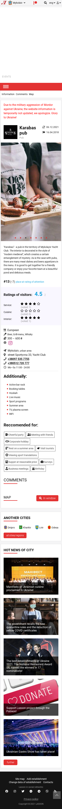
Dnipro (11, 527)
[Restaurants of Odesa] (49, 528)
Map (31, 94)
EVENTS (6, 76)
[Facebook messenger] (31, 791)
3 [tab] (26, 237)
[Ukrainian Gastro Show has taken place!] (31, 755)
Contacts (48, 782)
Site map (20, 778)
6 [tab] (41, 237)
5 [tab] (36, 237)
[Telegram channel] (39, 791)
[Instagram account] (15, 791)
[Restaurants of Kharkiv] (21, 528)
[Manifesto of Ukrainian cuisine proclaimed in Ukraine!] (31, 593)
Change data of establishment (25, 782)
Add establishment (37, 778)
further (10, 762)
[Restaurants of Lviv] (37, 528)
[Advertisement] (31, 38)
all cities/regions (15, 535)
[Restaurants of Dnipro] (6, 528)
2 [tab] (20, 237)
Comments (22, 94)
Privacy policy (31, 799)
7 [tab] (46, 237)
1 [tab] (15, 237)
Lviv (41, 527)
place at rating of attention (30, 281)
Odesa (54, 527)
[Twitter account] (23, 791)
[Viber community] (47, 791)
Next (53, 191)
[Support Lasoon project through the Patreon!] (31, 714)
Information (8, 94)
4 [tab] (31, 237)
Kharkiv (27, 527)
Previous (8, 191)
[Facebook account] (7, 791)
